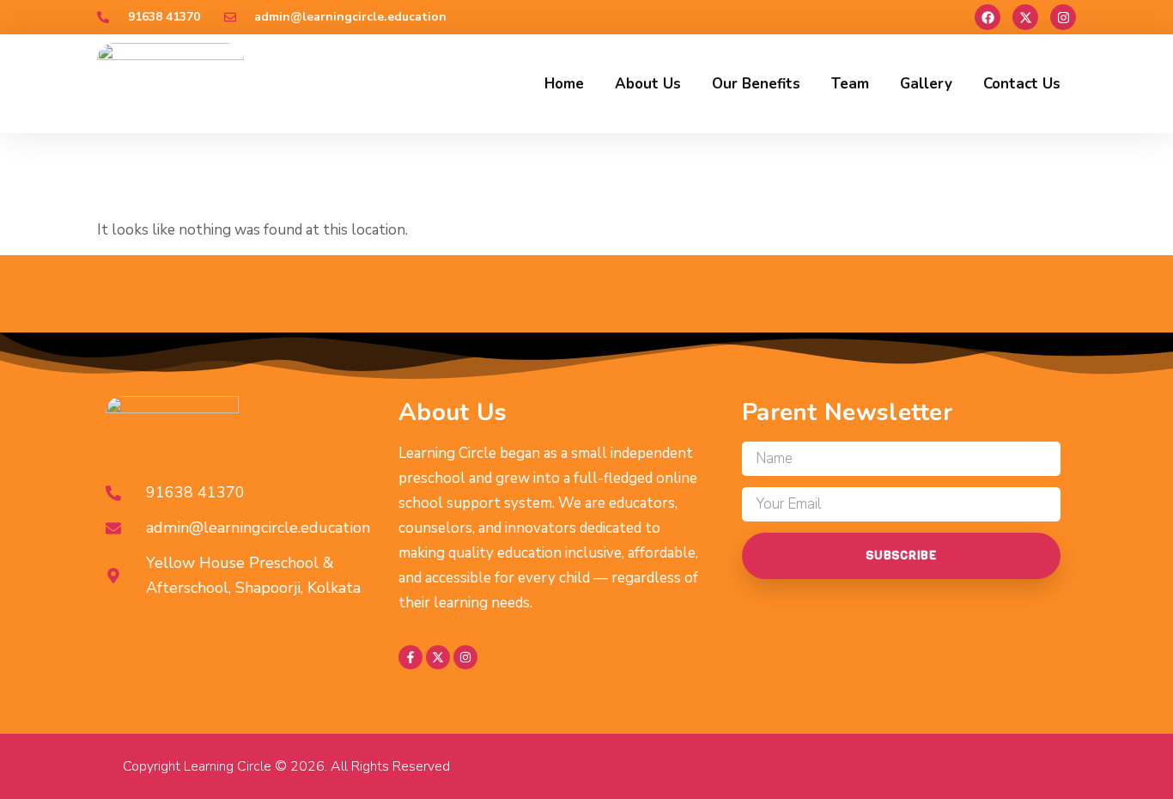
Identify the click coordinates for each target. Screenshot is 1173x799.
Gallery (926, 84)
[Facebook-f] (410, 657)
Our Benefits (756, 84)
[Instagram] (1063, 17)
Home (564, 84)
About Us (648, 84)
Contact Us (1022, 84)
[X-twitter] (1025, 17)
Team (850, 84)
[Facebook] (987, 17)
